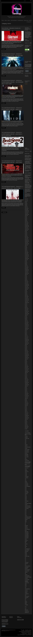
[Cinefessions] (16, 3)
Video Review (26, 597)
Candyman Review (10, 42)
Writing (26, 603)
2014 (6, 148)
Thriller (26, 585)
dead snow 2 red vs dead (4, 149)
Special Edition (26, 567)
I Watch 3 (26, 515)
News (25, 542)
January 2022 (26, 268)
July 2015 (26, 360)
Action (25, 439)
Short (25, 564)
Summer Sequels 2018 (20, 96)
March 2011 (26, 411)
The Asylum (26, 578)
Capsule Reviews (27, 460)
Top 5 (25, 587)
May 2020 (26, 292)
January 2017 (26, 338)
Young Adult (26, 604)
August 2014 (26, 372)
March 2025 (26, 221)
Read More (3, 207)
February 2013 (26, 393)
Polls (25, 547)
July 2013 (26, 387)
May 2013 (26, 389)
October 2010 (26, 416)
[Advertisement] (28, 57)
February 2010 (26, 426)
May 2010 (26, 422)
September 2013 (27, 384)
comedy (8, 148)
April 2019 (26, 306)
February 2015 (26, 366)
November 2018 (27, 311)
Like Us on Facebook (11, 617)
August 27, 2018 (4, 95)
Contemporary (26, 476)
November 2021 (27, 270)
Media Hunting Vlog (27, 529)
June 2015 (26, 361)
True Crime (26, 591)
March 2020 (26, 295)
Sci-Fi (25, 557)
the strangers (8, 97)
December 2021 (27, 269)
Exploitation (26, 493)
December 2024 (27, 225)
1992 (2, 42)
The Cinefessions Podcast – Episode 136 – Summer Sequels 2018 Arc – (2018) (12, 82)
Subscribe (3, 626)
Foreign (26, 502)
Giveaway (26, 504)
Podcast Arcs (23, 630)
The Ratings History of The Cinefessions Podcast (26, 632)
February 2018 (26, 322)
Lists (25, 524)
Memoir (26, 530)
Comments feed (27, 611)
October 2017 (26, 327)
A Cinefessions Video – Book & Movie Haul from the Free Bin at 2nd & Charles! (28, 191)
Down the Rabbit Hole (27, 486)
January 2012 (26, 404)
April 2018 (26, 319)
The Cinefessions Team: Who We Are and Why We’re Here (25, 631)
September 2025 (27, 214)
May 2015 (26, 362)
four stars (18, 42)
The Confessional (27, 579)
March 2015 (26, 365)
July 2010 (26, 420)
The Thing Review (14, 69)
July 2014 (26, 373)
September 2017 (27, 328)
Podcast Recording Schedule (28, 630)
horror (20, 42)
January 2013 (26, 394)
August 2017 (26, 329)
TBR (25, 573)
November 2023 (27, 241)
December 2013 (27, 382)
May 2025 (26, 219)
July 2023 (26, 246)
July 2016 (26, 345)
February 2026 (26, 208)
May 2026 (26, 204)
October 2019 (26, 301)
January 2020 (26, 297)
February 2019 (26, 308)
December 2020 (27, 284)
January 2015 (26, 367)
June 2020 (26, 291)
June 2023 (26, 247)
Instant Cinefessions (27, 518)
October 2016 (26, 341)
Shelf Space (26, 563)
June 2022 (26, 262)
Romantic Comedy (27, 556)
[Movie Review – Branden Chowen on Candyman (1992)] (13, 31)
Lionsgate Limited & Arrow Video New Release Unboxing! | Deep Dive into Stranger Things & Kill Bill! (28, 163)
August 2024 (26, 230)
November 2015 (27, 355)
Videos (26, 598)
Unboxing (26, 592)
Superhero (26, 572)
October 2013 (26, 383)
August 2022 (26, 259)
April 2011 (26, 410)
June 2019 (26, 303)
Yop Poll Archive (29, 633)
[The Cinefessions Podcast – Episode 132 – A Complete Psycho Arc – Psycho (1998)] (13, 189)
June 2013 (26, 388)
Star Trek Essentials (27, 569)
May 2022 (26, 263)
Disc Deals (26, 482)
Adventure (26, 444)
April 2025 (26, 220)
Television (26, 574)
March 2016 (26, 350)
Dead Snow (10, 148)
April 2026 (26, 205)
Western (26, 601)
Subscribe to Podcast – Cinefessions (28, 51)
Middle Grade (26, 531)
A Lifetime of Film (27, 438)
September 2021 (27, 273)
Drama (26, 487)
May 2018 (26, 318)
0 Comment (21, 41)
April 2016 (26, 349)
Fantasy (26, 497)
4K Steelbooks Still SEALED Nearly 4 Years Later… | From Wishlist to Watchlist (28, 159)
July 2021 (26, 275)
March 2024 (26, 236)
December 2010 (27, 415)
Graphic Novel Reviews (28, 507)
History (26, 509)
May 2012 (26, 400)
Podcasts (9, 20)
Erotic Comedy (26, 492)
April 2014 (26, 377)
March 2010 (26, 425)
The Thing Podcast (11, 69)
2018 (3, 96)
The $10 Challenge (27, 575)
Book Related (26, 454)
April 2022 (26, 264)
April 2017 (26, 334)
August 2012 (26, 398)
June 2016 (26, 346)
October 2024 (26, 227)
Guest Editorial (26, 508)
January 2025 (26, 224)
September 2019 (27, 302)
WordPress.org (27, 612)
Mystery (26, 541)
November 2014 (27, 368)
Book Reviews (26, 455)
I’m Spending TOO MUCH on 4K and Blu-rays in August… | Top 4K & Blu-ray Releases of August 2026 (28, 167)
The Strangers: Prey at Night (12, 97)
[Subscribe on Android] (27, 49)
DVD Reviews (26, 491)
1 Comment (22, 95)
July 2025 (26, 216)
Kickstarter (26, 519)
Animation (26, 448)
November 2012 (27, 395)
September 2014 (27, 371)
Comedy (12, 147)
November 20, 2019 (4, 41)
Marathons (26, 526)
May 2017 (26, 333)
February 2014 (26, 379)
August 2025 (26, 215)
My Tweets (26, 83)
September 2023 (27, 243)
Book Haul (26, 453)
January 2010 (26, 427)
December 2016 (27, 339)
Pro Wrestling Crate (27, 548)
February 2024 (26, 237)
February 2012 (26, 403)
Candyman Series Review (15, 42)
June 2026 (26, 203)
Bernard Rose (4, 42)
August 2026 (26, 200)
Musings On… (26, 540)
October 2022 (26, 257)
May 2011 (26, 409)
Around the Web (26, 20)
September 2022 (27, 258)
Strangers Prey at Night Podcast (9, 96)
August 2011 (26, 405)
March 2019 (26, 307)
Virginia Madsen (11, 43)
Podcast (17, 95)
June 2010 (26, 421)
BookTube (26, 459)
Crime (25, 480)
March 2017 (26, 335)
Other (25, 545)
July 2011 (26, 406)
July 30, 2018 (3, 147)
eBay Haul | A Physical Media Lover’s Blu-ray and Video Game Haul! (28, 156)
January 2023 (26, 253)
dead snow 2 (13, 148)
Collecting (26, 470)
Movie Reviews (15, 41)
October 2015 (26, 356)
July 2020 (26, 290)
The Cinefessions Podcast (4, 69)
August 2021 (26, 274)
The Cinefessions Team (20, 20)
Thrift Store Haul (27, 582)
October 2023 (26, 242)
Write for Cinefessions (14, 20)
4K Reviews (26, 437)
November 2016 (27, 340)
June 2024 (26, 232)
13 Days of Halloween (27, 432)
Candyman (7, 42)
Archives (30, 20)
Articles (6, 20)
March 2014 (26, 378)
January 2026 (26, 209)
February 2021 (26, 281)
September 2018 (27, 313)
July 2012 (26, 399)
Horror (12, 41)
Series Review (26, 562)
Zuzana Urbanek (27, 193)
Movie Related (26, 534)
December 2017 (27, 324)
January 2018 (26, 323)
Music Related (26, 537)
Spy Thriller (26, 568)
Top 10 (25, 586)
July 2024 (26, 231)
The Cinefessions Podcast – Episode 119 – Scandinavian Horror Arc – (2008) (28, 177)
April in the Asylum (27, 449)
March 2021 (26, 280)
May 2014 (26, 376)
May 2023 (26, 248)
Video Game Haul (27, 596)
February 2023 (26, 252)
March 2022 (26, 265)
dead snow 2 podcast (17, 148)
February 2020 (26, 296)
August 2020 (26, 289)
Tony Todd (9, 43)
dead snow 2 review (9, 149)
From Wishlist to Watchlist (28, 503)
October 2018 (26, 312)
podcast (13, 149)
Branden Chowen (9, 41)
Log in (25, 608)
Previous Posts (4, 212)
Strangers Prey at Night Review (15, 96)
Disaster (26, 481)
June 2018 (26, 317)
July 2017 (26, 330)
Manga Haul (26, 525)
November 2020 (27, 285)
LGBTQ (26, 520)
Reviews (3, 20)
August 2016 (26, 344)
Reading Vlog (26, 551)
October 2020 (26, 286)
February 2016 (26, 351)
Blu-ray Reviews (27, 450)
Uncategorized (26, 593)
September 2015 (27, 357)
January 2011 (26, 414)
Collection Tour (26, 471)
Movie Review (3, 43)
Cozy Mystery (26, 477)
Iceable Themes (7, 630)
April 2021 (26, 279)
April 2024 (26, 235)
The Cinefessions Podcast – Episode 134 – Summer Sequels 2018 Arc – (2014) (12, 134)
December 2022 (27, 254)
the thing (8, 69)
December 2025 (27, 210)
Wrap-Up (26, 602)
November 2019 (27, 300)
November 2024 (27, 226)
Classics (26, 469)
